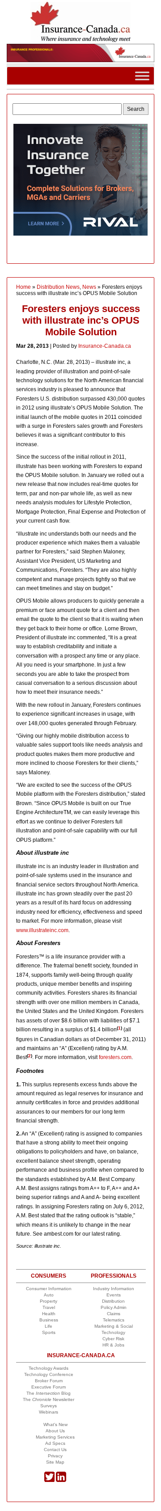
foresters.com (115, 1057)
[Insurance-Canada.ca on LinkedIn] (61, 1480)
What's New (55, 1424)
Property (48, 1301)
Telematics (113, 1319)
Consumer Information (49, 1288)
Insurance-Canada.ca (104, 346)
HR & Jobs (113, 1344)
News (89, 287)
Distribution (113, 1301)
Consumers (48, 1276)
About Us (55, 1430)
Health (48, 1313)
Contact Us (55, 1449)
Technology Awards (48, 1368)
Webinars (48, 1412)
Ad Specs (55, 1443)
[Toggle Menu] (142, 76)
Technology (113, 1332)
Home (23, 287)
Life (48, 1326)
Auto (49, 1294)
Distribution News (58, 287)
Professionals (113, 1276)
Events (113, 1294)
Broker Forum (49, 1380)
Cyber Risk (113, 1338)
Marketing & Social (113, 1326)
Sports (48, 1332)
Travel (48, 1307)
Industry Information (113, 1288)
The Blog (48, 1393)
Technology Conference (48, 1374)
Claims (113, 1313)
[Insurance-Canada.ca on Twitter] (49, 1480)
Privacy (55, 1455)
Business (48, 1319)
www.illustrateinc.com (42, 930)
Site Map (55, 1462)
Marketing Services (55, 1437)
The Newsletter (48, 1399)
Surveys (48, 1405)
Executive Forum (48, 1386)
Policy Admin (114, 1307)
